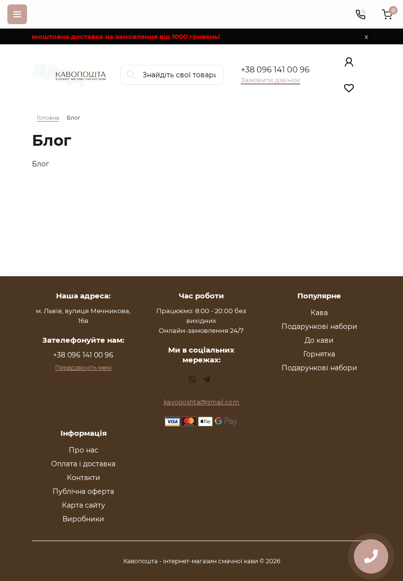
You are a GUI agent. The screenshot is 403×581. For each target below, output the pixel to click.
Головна (48, 117)
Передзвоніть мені (83, 367)
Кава (319, 312)
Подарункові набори (319, 326)
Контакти (83, 477)
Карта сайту (83, 505)
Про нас (83, 450)
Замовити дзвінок (270, 80)
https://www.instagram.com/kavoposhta (193, 379)
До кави (319, 340)
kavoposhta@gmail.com (201, 402)
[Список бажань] (349, 87)
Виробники (83, 519)
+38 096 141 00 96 (275, 69)
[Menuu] (17, 14)
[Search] (131, 75)
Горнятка (319, 354)
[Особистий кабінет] (349, 62)
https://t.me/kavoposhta (206, 379)
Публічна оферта (83, 491)
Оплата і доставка (83, 463)
